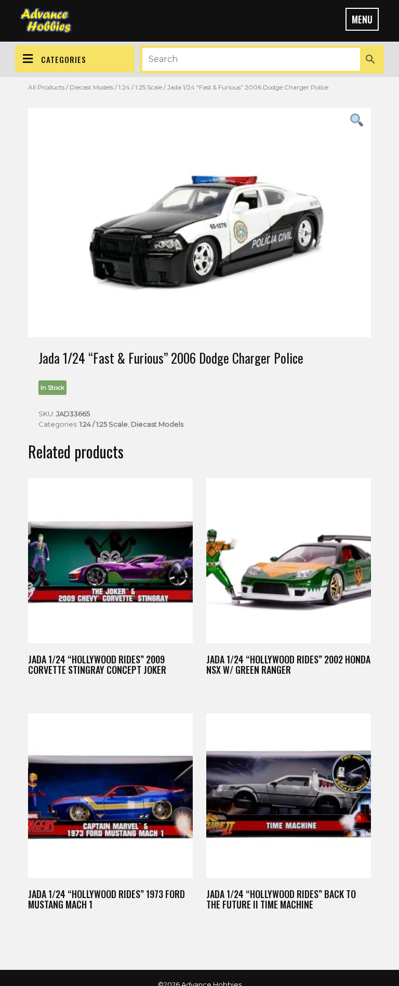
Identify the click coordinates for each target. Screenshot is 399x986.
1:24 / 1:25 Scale (140, 87)
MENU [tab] (362, 19)
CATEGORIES (63, 59)
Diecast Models (91, 87)
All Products (46, 87)
